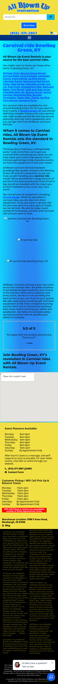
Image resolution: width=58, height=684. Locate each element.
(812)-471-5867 (23, 33)
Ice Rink (44, 97)
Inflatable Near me (13, 92)
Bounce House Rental (33, 73)
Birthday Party (11, 73)
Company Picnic (27, 100)
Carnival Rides (11, 76)
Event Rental (19, 78)
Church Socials (28, 76)
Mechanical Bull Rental (36, 81)
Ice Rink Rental (36, 78)
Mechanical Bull (22, 95)
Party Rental (10, 100)
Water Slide (23, 97)
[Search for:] (25, 17)
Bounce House (34, 92)
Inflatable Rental (12, 81)
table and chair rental (37, 89)
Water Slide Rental (13, 84)
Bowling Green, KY (30, 110)
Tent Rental (17, 89)
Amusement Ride (31, 87)
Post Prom (14, 87)
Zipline (35, 97)
